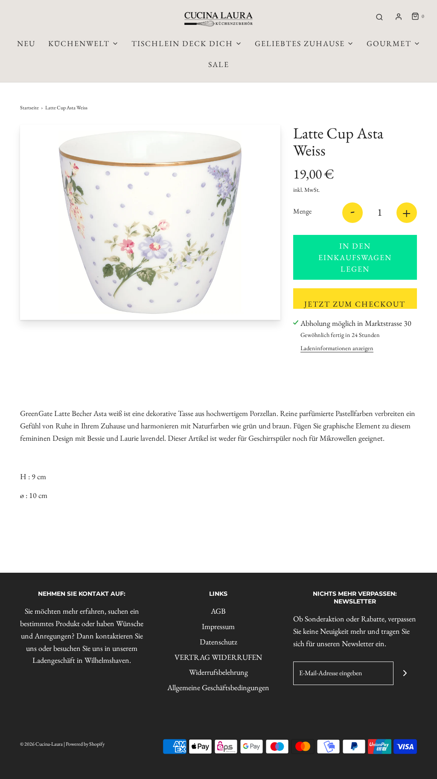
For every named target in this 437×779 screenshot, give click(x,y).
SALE (218, 64)
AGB (218, 611)
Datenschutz (218, 642)
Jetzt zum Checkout (354, 304)
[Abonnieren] (405, 673)
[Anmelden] (398, 16)
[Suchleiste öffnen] (379, 16)
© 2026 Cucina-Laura (41, 744)
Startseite (29, 107)
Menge (302, 211)
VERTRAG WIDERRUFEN (218, 657)
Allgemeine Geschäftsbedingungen (218, 687)
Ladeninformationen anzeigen (336, 348)
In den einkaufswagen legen (355, 257)
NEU (26, 43)
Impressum (218, 626)
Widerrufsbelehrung (218, 672)
